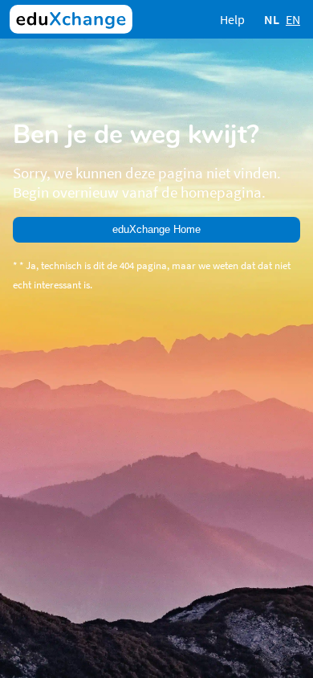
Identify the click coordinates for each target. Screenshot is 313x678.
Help (232, 19)
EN (293, 19)
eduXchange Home (156, 229)
